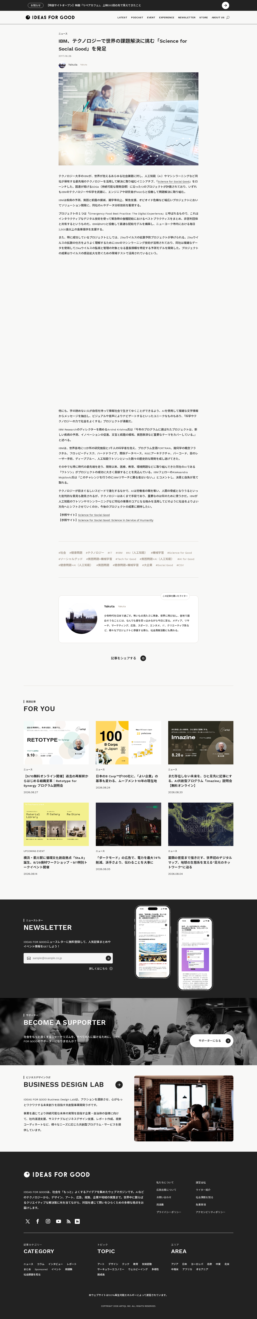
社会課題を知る (204, 1197)
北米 (226, 1264)
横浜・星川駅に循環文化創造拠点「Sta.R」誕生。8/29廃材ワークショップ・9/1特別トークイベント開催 (55, 862)
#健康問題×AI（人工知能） (76, 565)
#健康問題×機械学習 (126, 565)
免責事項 (201, 1204)
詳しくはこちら (98, 968)
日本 (184, 1264)
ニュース (63, 33)
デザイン (113, 1264)
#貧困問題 (102, 565)
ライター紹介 (203, 1189)
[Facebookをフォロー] (37, 1221)
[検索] (227, 17)
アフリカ (187, 1269)
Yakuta (72, 64)
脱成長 (101, 1274)
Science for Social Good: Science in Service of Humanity (115, 520)
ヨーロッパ (197, 1264)
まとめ (27, 1269)
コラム (40, 1264)
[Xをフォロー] (28, 1221)
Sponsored (41, 1269)
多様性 (155, 1269)
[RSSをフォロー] (68, 1221)
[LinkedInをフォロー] (77, 1221)
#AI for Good (185, 559)
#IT (110, 552)
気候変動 (147, 1264)
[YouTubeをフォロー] (58, 1221)
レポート (72, 1264)
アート (101, 1264)
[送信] (108, 958)
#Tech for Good (126, 559)
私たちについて (165, 1182)
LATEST (122, 17)
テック (125, 1264)
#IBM (119, 552)
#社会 (62, 552)
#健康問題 (75, 552)
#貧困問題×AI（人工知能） (157, 559)
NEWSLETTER (186, 17)
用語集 (160, 1204)
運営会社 (201, 1182)
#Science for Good (179, 552)
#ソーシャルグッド (71, 559)
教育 (135, 1264)
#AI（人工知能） (136, 552)
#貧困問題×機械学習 (99, 559)
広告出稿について (166, 1189)
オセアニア (202, 1269)
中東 (218, 1264)
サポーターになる (210, 1040)
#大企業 (147, 565)
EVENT (151, 17)
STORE (203, 17)
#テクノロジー (95, 552)
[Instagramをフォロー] (48, 1221)
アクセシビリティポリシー (210, 1212)
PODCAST (137, 17)
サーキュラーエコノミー (110, 1269)
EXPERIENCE (166, 17)
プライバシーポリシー (168, 1212)
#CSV (180, 565)
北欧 (209, 1264)
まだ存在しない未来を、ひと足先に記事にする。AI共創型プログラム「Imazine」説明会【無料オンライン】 (200, 780)
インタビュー (55, 1264)
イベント (56, 1269)
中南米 (175, 1269)
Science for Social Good (173, 181)
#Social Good (164, 565)
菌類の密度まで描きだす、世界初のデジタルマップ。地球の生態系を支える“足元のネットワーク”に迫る (200, 862)
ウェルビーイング (138, 1269)
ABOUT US (218, 17)
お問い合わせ (164, 1197)
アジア (174, 1264)
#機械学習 (157, 552)
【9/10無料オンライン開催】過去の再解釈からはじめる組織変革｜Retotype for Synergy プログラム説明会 (56, 780)
